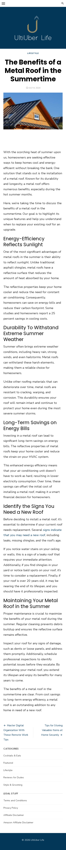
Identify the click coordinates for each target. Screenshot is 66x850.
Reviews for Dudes (13, 777)
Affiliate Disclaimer (13, 815)
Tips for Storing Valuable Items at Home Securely (52, 730)
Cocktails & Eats (12, 755)
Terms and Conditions (15, 800)
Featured (8, 762)
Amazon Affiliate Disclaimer (18, 822)
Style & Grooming (12, 784)
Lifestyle (33, 53)
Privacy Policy (10, 807)
